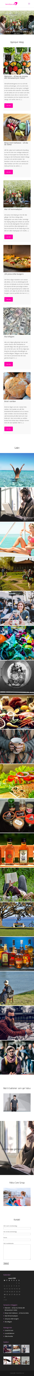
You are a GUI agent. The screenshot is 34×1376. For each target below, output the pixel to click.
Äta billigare (8, 1322)
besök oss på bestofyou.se (17, 1149)
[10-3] (17, 712)
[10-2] (17, 781)
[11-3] (17, 1023)
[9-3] (17, 850)
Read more (8, 105)
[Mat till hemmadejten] (17, 193)
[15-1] (17, 470)
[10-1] (17, 643)
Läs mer (17, 33)
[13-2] (17, 677)
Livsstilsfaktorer (9, 1333)
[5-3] (17, 919)
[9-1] (17, 816)
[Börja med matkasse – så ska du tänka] (17, 127)
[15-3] (17, 539)
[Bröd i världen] (17, 386)
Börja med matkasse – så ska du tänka (17, 1313)
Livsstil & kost (9, 1330)
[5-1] (17, 885)
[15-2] (17, 574)
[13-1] (17, 608)
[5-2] (17, 988)
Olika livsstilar (9, 1336)
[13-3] (17, 746)
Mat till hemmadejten (11, 1316)
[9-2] (17, 954)
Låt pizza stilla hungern (12, 1319)
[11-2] (17, 1057)
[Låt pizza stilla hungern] (17, 258)
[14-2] (17, 505)
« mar (5, 1300)
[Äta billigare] (17, 321)
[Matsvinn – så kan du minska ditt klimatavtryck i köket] (17, 61)
